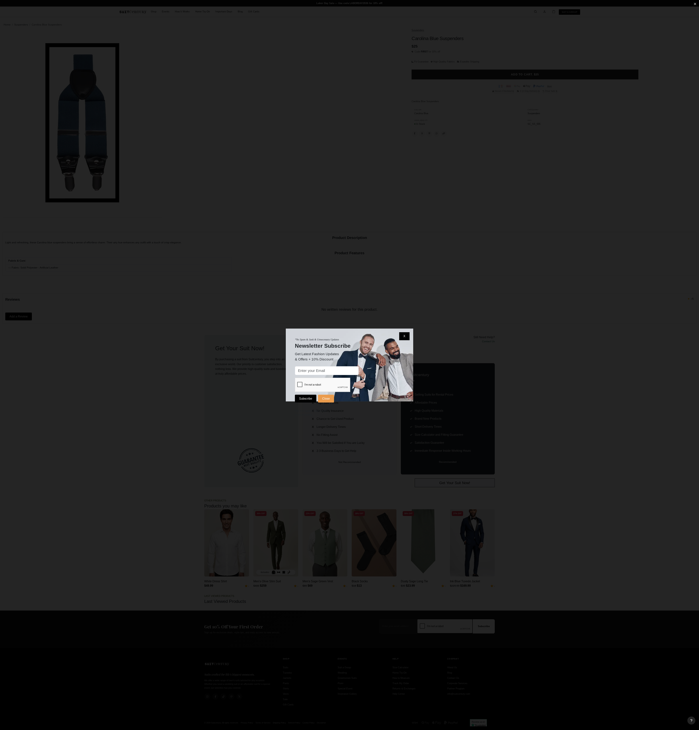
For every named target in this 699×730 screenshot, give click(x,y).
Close (326, 398)
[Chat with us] (691, 721)
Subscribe (305, 398)
